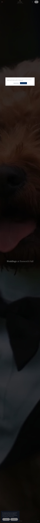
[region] (20, 81)
